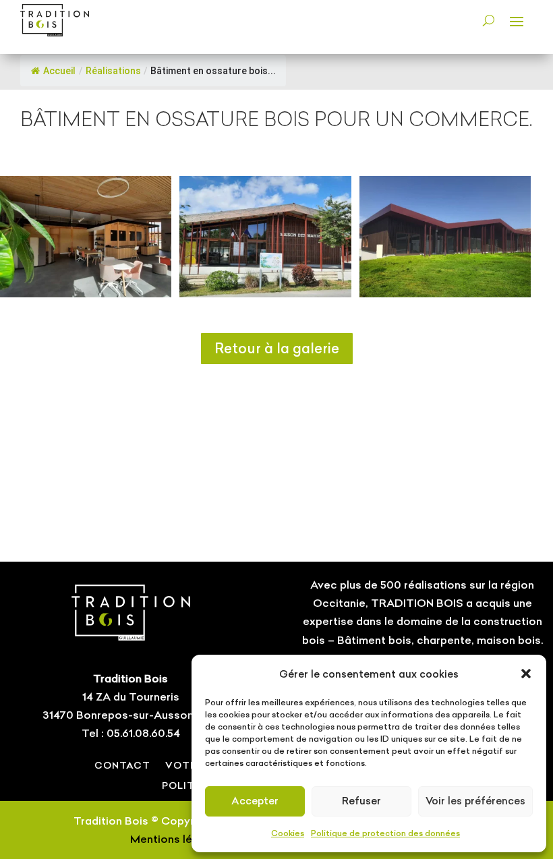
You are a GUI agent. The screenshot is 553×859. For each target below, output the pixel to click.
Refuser (361, 800)
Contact (122, 764)
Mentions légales (175, 839)
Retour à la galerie (276, 348)
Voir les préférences (475, 800)
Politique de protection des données (385, 833)
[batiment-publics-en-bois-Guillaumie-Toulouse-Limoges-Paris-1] (265, 293)
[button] (526, 673)
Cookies (287, 833)
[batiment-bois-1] (85, 293)
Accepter (255, 800)
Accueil (59, 70)
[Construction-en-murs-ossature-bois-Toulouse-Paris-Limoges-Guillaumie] (445, 293)
